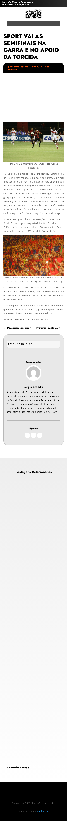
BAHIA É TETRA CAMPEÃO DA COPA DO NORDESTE (30, 523)
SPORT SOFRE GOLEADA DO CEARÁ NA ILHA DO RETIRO (29, 710)
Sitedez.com (43, 811)
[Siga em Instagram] (50, 4)
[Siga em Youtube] (62, 4)
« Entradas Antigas (18, 767)
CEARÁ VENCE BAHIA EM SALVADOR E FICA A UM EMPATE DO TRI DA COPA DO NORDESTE (32, 617)
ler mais (13, 566)
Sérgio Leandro (20, 66)
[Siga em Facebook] (56, 4)
